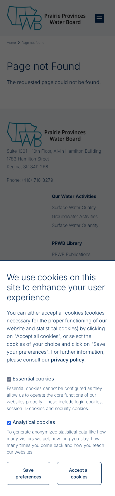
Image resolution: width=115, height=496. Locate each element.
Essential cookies (33, 379)
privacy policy (67, 360)
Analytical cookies (34, 422)
